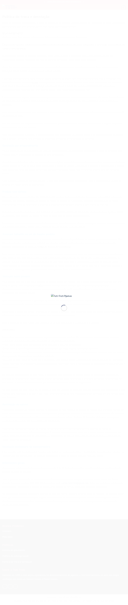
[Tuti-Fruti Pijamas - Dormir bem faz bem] (64, 296)
